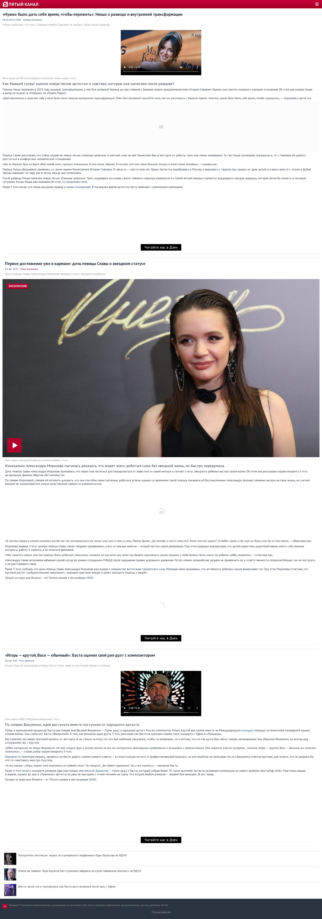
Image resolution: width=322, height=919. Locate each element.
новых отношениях (78, 187)
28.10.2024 (8, 19)
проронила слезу (76, 182)
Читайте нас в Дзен (161, 247)
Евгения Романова (32, 19)
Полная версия (161, 912)
